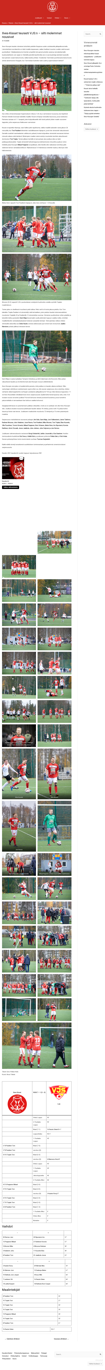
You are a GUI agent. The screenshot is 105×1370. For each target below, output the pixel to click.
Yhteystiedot (6, 1359)
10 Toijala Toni (10, 1155)
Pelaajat (44, 1353)
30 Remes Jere (8, 1237)
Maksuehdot (35, 1353)
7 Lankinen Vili (8, 1279)
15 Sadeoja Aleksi (40, 1270)
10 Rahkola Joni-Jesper (11, 1275)
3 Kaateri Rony (52, 1193)
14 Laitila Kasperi (8, 1284)
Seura (66, 18)
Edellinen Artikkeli (12, 1339)
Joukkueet (38, 18)
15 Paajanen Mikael (11, 1184)
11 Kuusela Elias (38, 1251)
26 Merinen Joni (8, 1270)
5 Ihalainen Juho (8, 1251)
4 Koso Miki (38, 1275)
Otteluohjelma (15, 1356)
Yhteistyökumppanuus (21, 1353)
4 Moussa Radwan (39, 1246)
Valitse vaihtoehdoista (10, 487)
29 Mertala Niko (39, 1266)
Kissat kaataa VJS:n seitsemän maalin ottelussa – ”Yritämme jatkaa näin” (93, 82)
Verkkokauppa (33, 1356)
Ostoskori (5, 1356)
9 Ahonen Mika (8, 1246)
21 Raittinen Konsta (40, 1242)
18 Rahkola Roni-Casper (42, 1284)
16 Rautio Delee (52, 1129)
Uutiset (49, 18)
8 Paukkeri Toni (10, 1146)
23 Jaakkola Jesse (39, 1255)
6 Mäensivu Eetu (52, 1159)
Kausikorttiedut (7, 1353)
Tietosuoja (43, 1356)
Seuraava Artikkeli (61, 1339)
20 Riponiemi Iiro (39, 1237)
